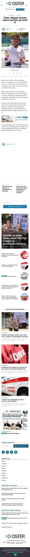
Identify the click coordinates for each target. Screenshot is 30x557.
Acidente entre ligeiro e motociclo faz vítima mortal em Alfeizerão (10, 255)
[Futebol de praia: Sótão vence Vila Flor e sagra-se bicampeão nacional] (15, 231)
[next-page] (26, 216)
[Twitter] (13, 73)
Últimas (19, 15)
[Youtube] (15, 452)
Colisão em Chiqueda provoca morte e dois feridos (10, 265)
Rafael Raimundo (7, 246)
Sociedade (5, 365)
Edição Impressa (6, 431)
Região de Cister (8, 29)
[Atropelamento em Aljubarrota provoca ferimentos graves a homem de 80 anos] (24, 287)
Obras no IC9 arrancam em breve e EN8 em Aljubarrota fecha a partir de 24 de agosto (10, 297)
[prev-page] (23, 216)
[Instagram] (7, 452)
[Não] (28, 552)
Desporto (11, 15)
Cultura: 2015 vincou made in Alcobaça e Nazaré (14, 523)
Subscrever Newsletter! (16, 206)
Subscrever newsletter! (22, 446)
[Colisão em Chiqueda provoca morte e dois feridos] (24, 266)
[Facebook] (9, 73)
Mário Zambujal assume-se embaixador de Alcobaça (7, 189)
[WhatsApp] (20, 73)
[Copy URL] (16, 73)
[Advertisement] (15, 165)
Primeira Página (11, 276)
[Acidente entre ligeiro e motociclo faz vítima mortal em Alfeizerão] (24, 255)
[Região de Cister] (14, 3)
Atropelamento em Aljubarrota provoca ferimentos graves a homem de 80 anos (10, 287)
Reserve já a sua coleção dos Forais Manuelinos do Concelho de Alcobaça (21, 189)
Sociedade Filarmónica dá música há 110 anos (14, 518)
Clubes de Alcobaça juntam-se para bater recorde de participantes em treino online (15, 513)
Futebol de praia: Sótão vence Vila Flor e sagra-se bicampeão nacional (15, 239)
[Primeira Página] (24, 276)
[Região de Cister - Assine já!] (15, 118)
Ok (15, 554)
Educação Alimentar (7, 527)
